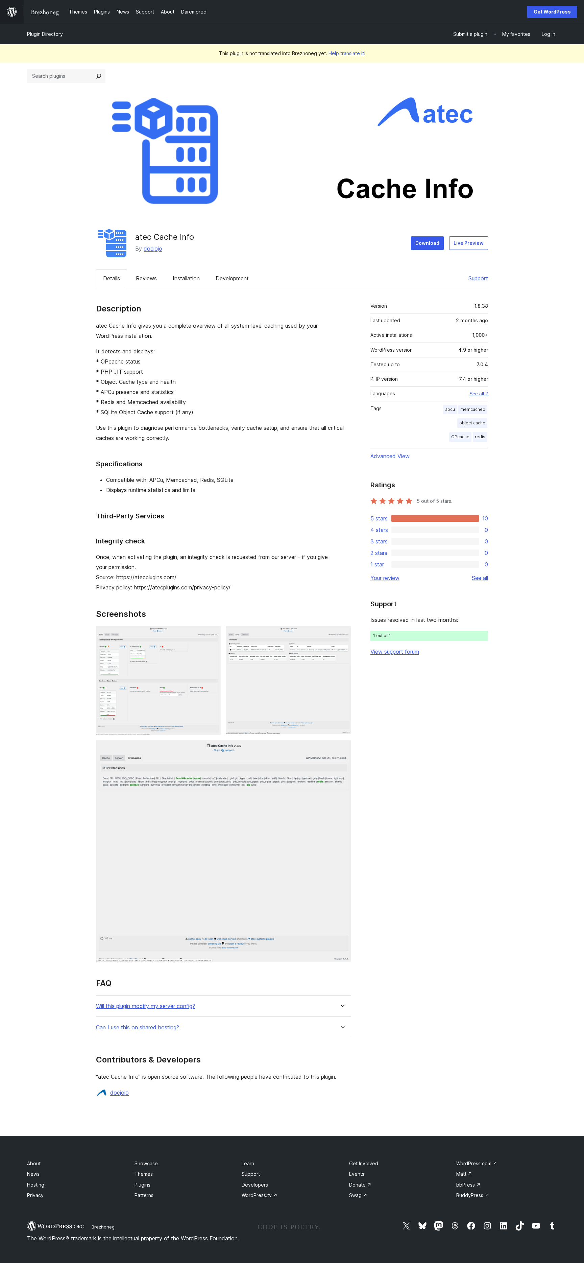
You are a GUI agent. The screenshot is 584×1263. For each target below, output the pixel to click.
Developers (255, 1185)
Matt (464, 1174)
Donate (360, 1185)
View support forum (394, 651)
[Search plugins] (98, 76)
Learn (248, 1163)
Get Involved (363, 1163)
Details (111, 278)
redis (480, 436)
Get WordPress (552, 12)
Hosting (35, 1185)
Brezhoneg (103, 1227)
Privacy (35, 1195)
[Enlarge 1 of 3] (211, 635)
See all (480, 578)
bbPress (468, 1185)
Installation (186, 278)
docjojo (153, 248)
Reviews (146, 278)
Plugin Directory (45, 34)
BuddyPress (472, 1195)
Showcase (146, 1163)
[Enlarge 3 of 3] (341, 749)
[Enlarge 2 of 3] (341, 635)
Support (478, 278)
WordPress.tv (259, 1195)
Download (427, 243)
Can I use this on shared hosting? (137, 1027)
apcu (450, 409)
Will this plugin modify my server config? (145, 1006)
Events (356, 1174)
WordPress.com (476, 1163)
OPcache (460, 436)
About (34, 1163)
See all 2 (478, 393)
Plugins (142, 1185)
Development (232, 278)
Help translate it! (346, 53)
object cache (472, 422)
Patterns (144, 1195)
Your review (384, 578)
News (33, 1174)
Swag (358, 1195)
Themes (144, 1174)
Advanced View (390, 456)
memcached (472, 409)
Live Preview (469, 243)
